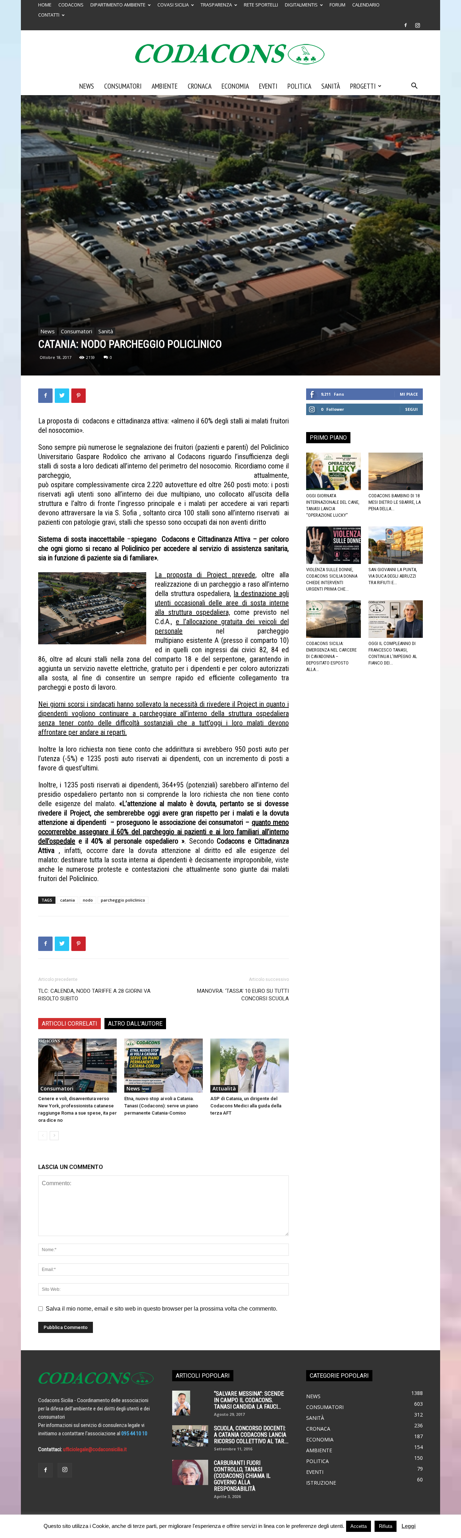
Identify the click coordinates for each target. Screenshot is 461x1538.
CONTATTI (48, 15)
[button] (414, 86)
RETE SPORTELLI (261, 4)
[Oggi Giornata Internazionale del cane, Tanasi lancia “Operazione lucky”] (333, 471)
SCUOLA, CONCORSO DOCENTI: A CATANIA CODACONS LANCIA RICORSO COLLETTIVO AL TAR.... (251, 1435)
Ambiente (165, 86)
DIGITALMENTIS (301, 4)
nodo (88, 900)
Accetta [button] (358, 1526)
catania (67, 900)
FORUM (337, 4)
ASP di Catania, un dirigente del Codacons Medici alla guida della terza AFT (245, 1106)
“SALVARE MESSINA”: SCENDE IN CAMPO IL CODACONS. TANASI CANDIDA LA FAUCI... (249, 1400)
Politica (299, 86)
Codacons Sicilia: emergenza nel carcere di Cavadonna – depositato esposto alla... (331, 656)
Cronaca (199, 86)
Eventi (268, 86)
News (86, 86)
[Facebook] (405, 25)
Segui (411, 409)
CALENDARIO (366, 4)
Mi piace (409, 394)
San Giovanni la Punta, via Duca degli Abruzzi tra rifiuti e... (392, 576)
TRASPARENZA (216, 4)
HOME (45, 4)
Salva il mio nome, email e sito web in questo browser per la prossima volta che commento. (161, 1309)
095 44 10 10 (134, 1433)
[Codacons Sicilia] (230, 54)
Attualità (224, 1088)
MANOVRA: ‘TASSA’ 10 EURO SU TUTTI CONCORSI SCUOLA (243, 995)
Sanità (330, 86)
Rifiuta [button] (385, 1526)
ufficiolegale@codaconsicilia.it (95, 1449)
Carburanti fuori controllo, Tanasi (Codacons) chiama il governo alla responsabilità (242, 1475)
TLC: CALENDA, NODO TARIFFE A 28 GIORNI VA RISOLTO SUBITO (94, 995)
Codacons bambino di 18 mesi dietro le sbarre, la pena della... (394, 502)
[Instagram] (417, 25)
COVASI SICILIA (173, 4)
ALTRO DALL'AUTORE (135, 1023)
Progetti (363, 86)
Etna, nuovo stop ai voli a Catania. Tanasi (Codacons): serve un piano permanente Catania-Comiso (161, 1106)
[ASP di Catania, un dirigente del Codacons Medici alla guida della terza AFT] (249, 1066)
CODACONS (71, 4)
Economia (235, 86)
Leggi (409, 1526)
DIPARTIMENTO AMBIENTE (118, 4)
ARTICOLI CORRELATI (69, 1023)
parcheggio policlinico (123, 900)
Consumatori (123, 86)
